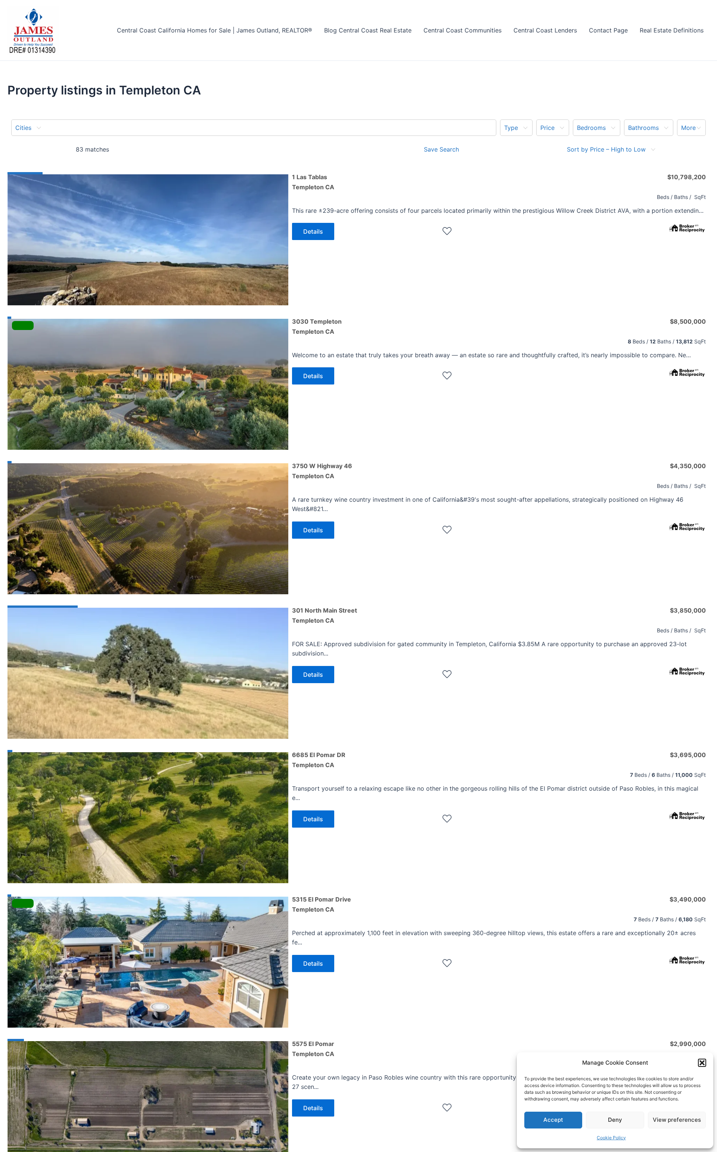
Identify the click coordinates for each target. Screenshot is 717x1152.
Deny (615, 1119)
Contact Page (608, 30)
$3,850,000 (688, 610)
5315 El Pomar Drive (321, 904)
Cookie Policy (611, 1137)
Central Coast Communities (462, 30)
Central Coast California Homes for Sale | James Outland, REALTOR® (214, 30)
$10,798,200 (686, 177)
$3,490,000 (688, 899)
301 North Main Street (324, 615)
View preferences (677, 1119)
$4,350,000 (688, 466)
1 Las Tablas (313, 181)
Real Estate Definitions (672, 30)
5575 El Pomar (313, 1048)
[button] (702, 1063)
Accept (553, 1119)
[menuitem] (253, 127)
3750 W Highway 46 (322, 470)
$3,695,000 (688, 755)
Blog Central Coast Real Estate (368, 30)
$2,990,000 (688, 1043)
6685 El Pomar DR (318, 759)
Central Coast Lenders (545, 30)
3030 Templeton (317, 326)
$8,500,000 (688, 321)
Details (313, 231)
